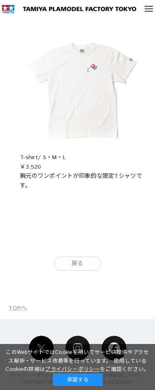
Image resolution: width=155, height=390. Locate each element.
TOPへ (17, 308)
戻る (77, 263)
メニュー (149, 9)
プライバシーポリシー (72, 369)
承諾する (77, 379)
